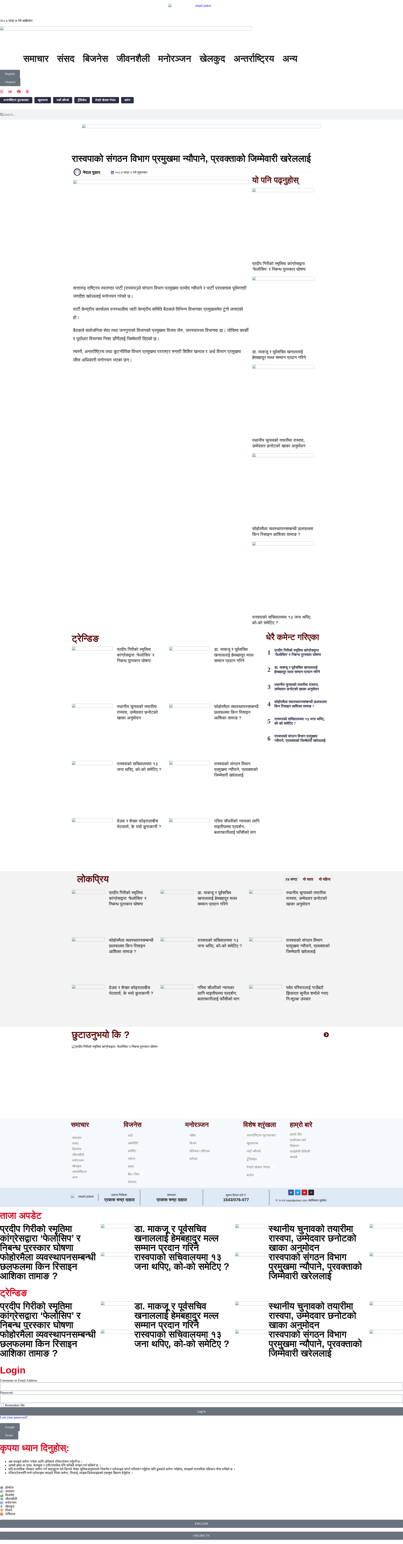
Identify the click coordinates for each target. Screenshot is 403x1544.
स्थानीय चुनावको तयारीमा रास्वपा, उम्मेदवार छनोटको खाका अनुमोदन (137, 712)
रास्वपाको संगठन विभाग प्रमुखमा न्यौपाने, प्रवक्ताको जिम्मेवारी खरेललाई (236, 769)
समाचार (36, 58)
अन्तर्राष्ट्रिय (254, 58)
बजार (131, 1166)
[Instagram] (311, 1192)
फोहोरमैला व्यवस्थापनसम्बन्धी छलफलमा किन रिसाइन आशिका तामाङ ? (236, 712)
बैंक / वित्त (133, 1174)
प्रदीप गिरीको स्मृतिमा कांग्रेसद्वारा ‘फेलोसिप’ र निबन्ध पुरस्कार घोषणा (135, 655)
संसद (66, 58)
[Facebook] (291, 1192)
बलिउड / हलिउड (200, 1151)
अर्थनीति (133, 1143)
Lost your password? (14, 1417)
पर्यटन (131, 1159)
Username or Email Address (18, 1380)
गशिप (193, 1135)
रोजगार (132, 1182)
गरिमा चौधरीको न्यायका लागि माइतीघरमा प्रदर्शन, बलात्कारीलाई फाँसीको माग (236, 827)
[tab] (291, 879)
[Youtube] (304, 1192)
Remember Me (14, 1405)
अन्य (290, 58)
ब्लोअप (194, 1159)
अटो (130, 1135)
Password (6, 1392)
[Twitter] (298, 1192)
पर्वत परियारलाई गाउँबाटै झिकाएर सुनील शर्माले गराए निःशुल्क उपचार (307, 993)
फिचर (193, 1143)
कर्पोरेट (132, 1151)
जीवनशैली (133, 58)
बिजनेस (95, 58)
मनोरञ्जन (174, 58)
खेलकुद (212, 58)
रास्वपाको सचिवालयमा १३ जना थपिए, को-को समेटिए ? (181, 1262)
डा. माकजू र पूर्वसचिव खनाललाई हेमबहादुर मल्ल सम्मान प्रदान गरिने (234, 655)
